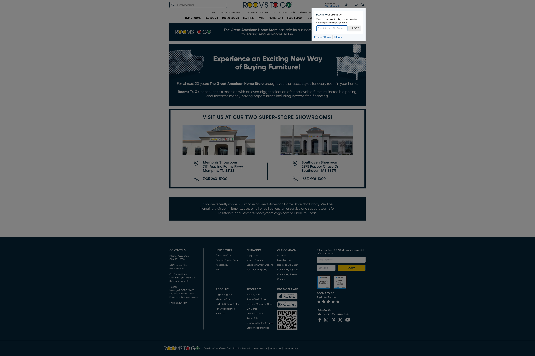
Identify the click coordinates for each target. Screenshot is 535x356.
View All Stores (324, 37)
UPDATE (355, 28)
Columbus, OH (334, 15)
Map (340, 37)
